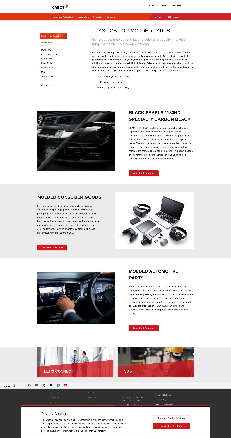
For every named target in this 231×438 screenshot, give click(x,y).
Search (161, 17)
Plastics (46, 50)
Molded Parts (47, 67)
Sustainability (83, 17)
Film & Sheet (47, 59)
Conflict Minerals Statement (131, 405)
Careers (163, 5)
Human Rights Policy (163, 395)
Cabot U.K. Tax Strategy (164, 405)
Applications (46, 42)
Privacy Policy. (98, 431)
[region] (115, 422)
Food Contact (47, 63)
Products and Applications (62, 17)
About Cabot (55, 398)
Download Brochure (143, 173)
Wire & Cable (47, 76)
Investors (151, 5)
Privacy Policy (160, 400)
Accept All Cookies (171, 426)
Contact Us (46, 85)
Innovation (97, 17)
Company (111, 17)
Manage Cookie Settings (171, 418)
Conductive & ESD (49, 54)
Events (90, 403)
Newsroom (176, 5)
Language (176, 17)
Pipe (43, 72)
